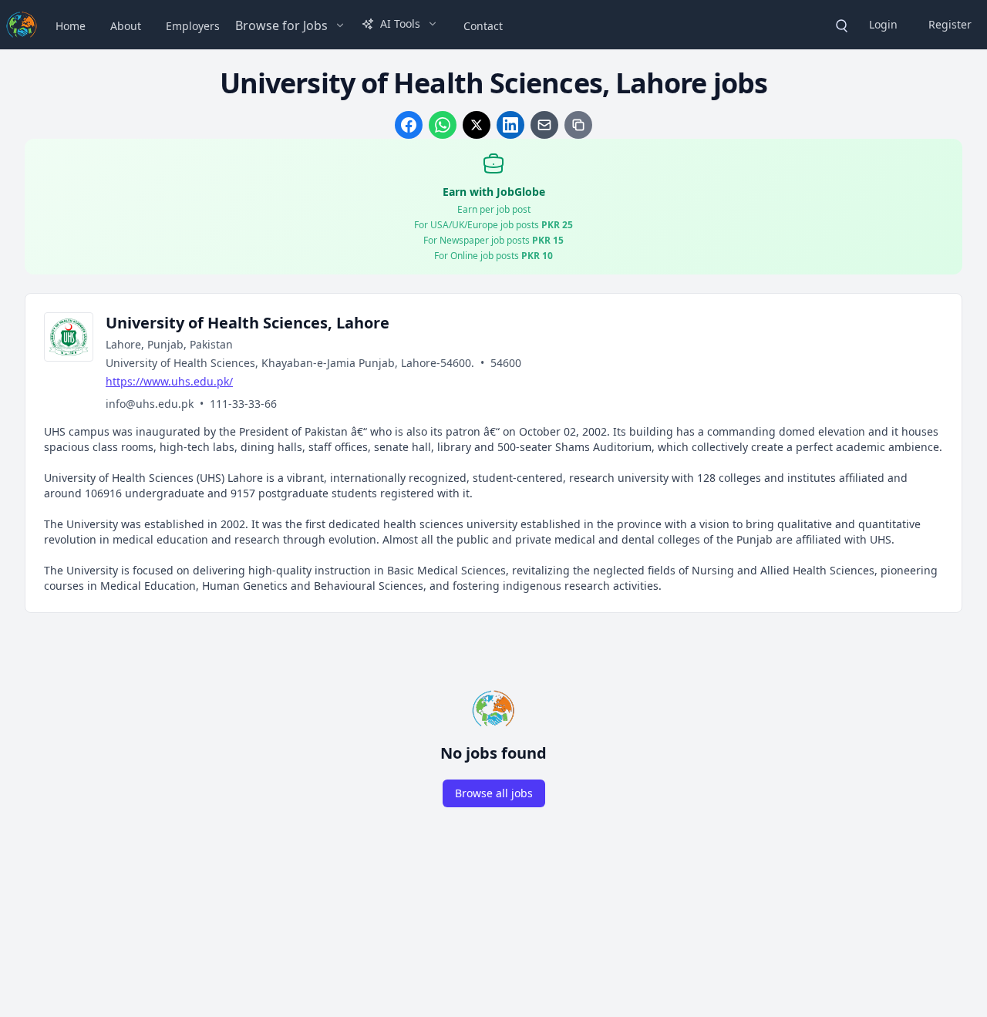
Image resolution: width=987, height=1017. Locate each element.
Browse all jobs (494, 793)
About (125, 26)
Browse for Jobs (281, 25)
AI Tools (400, 23)
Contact (483, 26)
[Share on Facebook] (409, 125)
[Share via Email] (544, 125)
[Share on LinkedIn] (510, 125)
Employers (193, 26)
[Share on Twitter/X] (476, 125)
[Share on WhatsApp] (442, 125)
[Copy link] (578, 125)
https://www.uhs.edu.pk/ (169, 381)
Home (71, 26)
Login (883, 24)
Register (950, 24)
